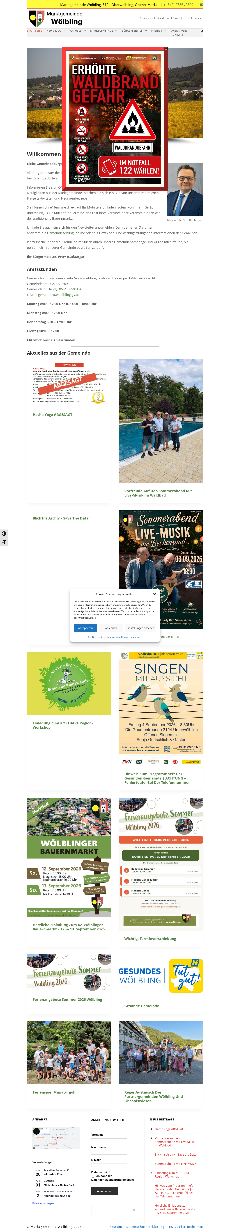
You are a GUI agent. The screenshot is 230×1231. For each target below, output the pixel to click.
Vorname (97, 1134)
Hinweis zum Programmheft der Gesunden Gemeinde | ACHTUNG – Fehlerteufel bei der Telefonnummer (157, 778)
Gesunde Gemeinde (141, 1005)
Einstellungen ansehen (140, 628)
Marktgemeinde (101, 30)
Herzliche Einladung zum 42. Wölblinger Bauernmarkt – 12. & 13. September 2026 (69, 927)
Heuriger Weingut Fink (57, 1195)
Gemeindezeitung (60, 233)
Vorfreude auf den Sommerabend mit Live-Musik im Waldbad (158, 493)
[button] (154, 594)
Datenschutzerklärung (118, 636)
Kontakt (177, 34)
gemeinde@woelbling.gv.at (58, 294)
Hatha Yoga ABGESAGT (52, 414)
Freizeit (156, 30)
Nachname (98, 1147)
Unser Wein (179, 30)
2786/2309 (60, 284)
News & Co (54, 30)
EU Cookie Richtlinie (186, 1227)
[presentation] (69, 383)
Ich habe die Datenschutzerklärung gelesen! (112, 1177)
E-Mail (96, 1159)
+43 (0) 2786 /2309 (178, 4)
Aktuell (76, 30)
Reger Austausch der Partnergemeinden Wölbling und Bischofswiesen (153, 1096)
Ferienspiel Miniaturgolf (54, 1092)
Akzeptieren (85, 628)
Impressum (136, 636)
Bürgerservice (132, 30)
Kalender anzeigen (43, 1203)
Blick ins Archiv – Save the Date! (61, 518)
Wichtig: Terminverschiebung (150, 938)
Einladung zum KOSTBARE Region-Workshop (63, 725)
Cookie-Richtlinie (96, 636)
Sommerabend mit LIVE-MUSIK (175, 1164)
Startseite (34, 30)
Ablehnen (111, 628)
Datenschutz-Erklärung (145, 1227)
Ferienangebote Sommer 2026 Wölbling (67, 999)
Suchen (134, 1210)
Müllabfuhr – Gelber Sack (59, 1185)
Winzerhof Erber (53, 1174)
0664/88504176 (70, 289)
